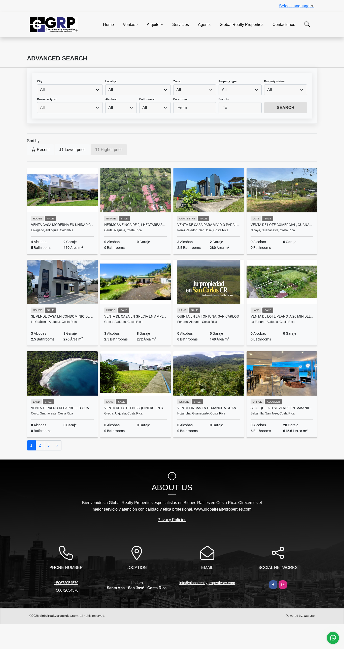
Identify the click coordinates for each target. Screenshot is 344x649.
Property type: (228, 81)
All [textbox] (42, 90)
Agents (204, 24)
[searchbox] (69, 107)
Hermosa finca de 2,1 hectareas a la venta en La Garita (135, 225)
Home (108, 24)
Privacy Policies (172, 520)
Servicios (180, 24)
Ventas (129, 24)
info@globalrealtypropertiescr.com (207, 583)
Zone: (177, 81)
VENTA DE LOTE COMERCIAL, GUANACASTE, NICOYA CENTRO (282, 225)
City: (40, 81)
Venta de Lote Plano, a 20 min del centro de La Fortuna (282, 316)
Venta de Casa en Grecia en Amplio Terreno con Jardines (135, 316)
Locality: (111, 81)
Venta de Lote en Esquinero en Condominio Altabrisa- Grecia (135, 408)
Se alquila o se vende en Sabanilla (282, 408)
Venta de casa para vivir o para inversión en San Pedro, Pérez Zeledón (208, 225)
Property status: (275, 81)
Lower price (75, 149)
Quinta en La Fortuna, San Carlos (208, 316)
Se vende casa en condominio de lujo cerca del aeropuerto (62, 316)
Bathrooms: (147, 99)
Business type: (47, 99)
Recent (43, 149)
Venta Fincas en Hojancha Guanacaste (208, 408)
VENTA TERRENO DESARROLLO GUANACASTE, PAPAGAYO (62, 408)
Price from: (180, 99)
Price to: (224, 99)
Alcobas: (111, 99)
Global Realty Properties (241, 24)
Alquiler (154, 24)
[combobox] (70, 89)
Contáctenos (283, 24)
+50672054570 (66, 583)
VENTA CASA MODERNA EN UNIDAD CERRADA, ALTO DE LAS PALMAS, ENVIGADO (62, 225)
